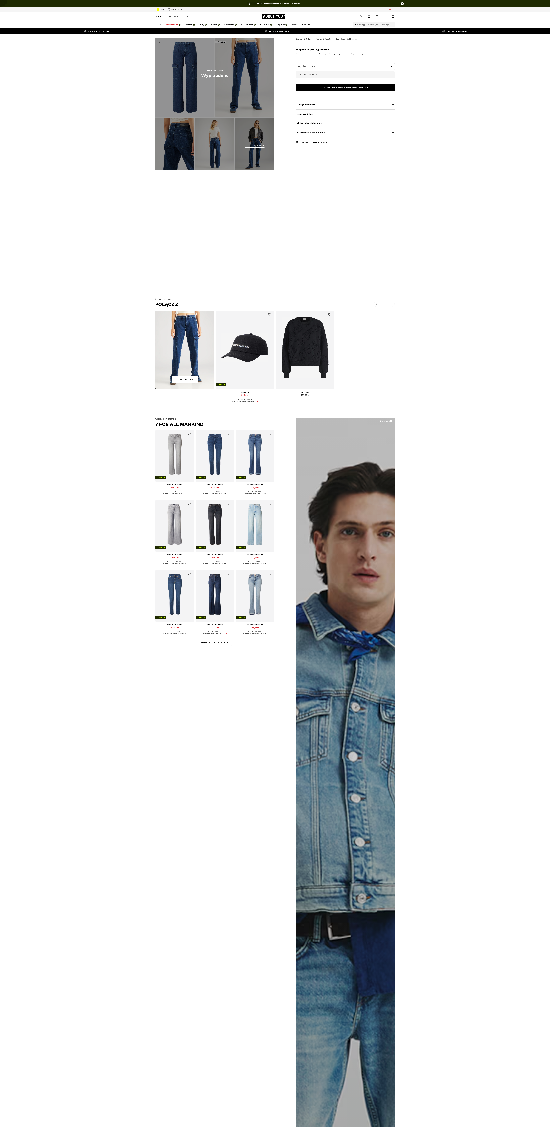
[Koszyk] (393, 16)
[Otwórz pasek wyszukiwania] (354, 24)
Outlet (162, 9)
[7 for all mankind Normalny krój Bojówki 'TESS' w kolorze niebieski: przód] (184, 77)
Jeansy (319, 39)
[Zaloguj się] (369, 16)
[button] (345, 66)
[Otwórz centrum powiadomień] (377, 16)
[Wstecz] (159, 42)
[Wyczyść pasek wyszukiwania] (392, 24)
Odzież (309, 39)
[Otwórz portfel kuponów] (361, 16)
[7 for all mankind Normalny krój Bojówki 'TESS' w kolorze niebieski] (174, 144)
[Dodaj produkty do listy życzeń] (269, 314)
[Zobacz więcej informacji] (245, 403)
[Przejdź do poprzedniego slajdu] (376, 304)
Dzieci (187, 16)
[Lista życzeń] (385, 16)
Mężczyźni (173, 16)
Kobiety (160, 16)
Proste (328, 39)
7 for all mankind (179, 424)
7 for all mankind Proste (345, 39)
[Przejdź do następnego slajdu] (392, 304)
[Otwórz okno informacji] (402, 3)
